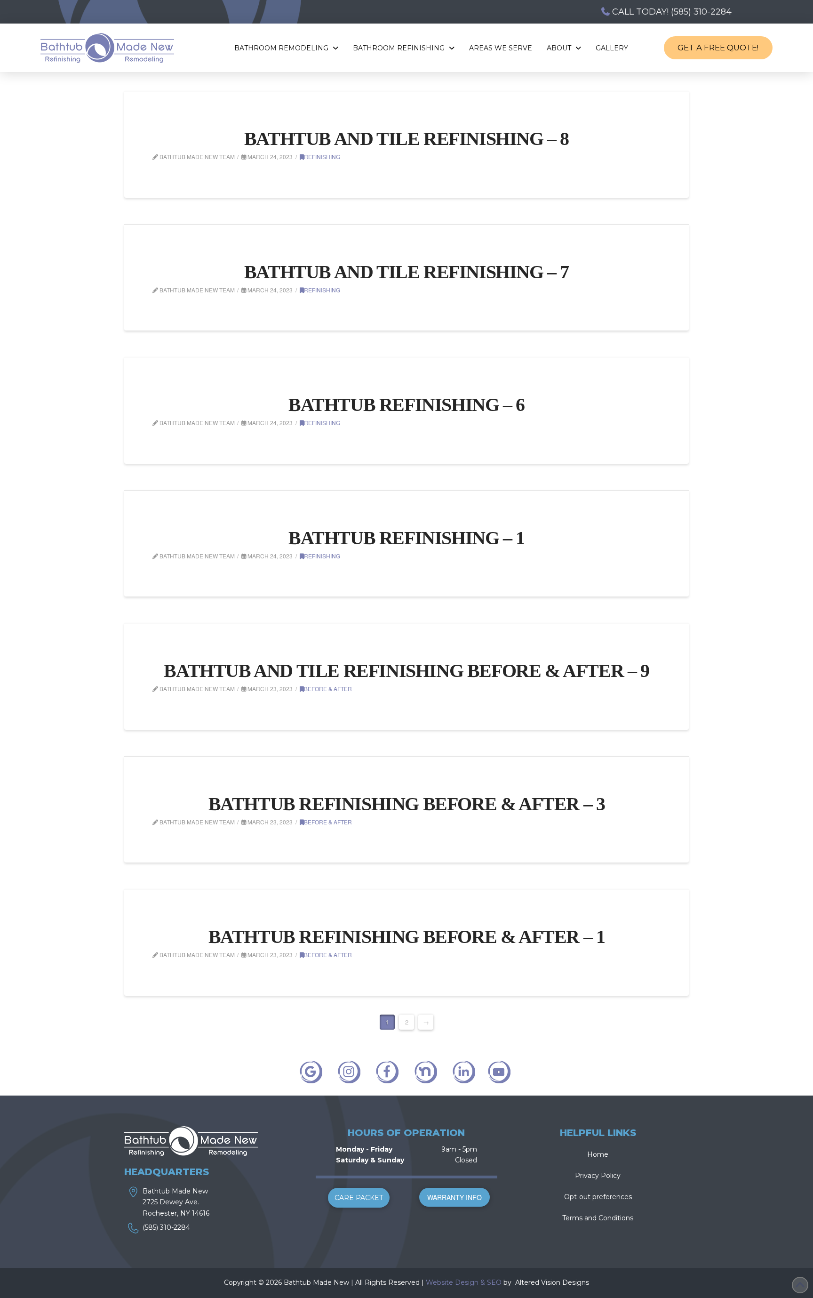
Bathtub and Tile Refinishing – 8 (406, 138)
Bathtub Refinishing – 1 (406, 537)
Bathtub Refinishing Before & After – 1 (406, 936)
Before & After (328, 689)
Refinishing (322, 157)
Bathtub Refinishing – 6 (406, 404)
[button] (359, 1198)
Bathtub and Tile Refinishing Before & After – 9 (406, 670)
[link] (514, 1282)
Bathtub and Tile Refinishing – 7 (406, 271)
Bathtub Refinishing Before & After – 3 (406, 803)
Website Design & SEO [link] (464, 1282)
